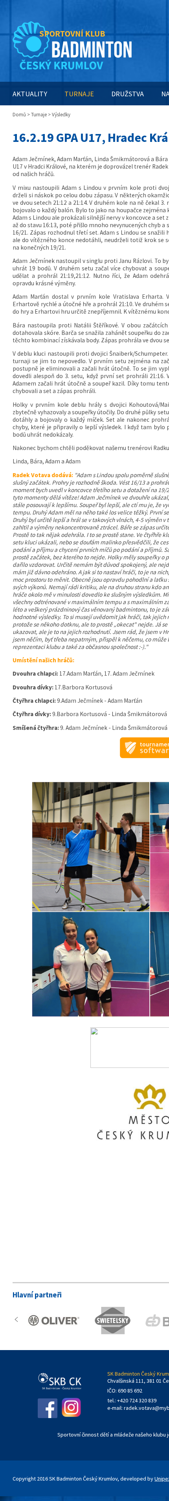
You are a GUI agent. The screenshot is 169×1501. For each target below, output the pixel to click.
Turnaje (39, 114)
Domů (19, 114)
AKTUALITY (30, 93)
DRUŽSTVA (127, 93)
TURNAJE (79, 93)
